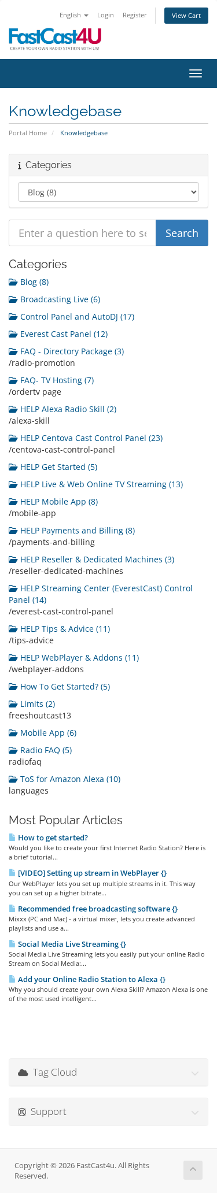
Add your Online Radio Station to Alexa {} (90, 979)
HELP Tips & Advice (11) (64, 628)
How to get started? (52, 837)
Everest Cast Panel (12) (63, 333)
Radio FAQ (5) (45, 749)
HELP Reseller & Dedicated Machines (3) (96, 559)
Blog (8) (33, 281)
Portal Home (28, 132)
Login (105, 14)
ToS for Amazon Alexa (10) (69, 778)
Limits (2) (36, 703)
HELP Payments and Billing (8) (76, 530)
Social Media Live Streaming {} (71, 944)
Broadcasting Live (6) (59, 299)
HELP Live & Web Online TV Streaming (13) (100, 484)
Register (135, 14)
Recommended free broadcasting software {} (97, 908)
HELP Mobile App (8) (58, 501)
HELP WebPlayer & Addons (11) (78, 657)
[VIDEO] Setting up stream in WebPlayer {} (91, 873)
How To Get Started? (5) (64, 686)
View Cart (186, 15)
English (71, 14)
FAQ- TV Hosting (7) (56, 380)
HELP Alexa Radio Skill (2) (67, 408)
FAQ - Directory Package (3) (71, 351)
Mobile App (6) (47, 732)
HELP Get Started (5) (57, 466)
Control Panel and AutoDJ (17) (76, 316)
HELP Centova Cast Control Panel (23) (90, 437)
